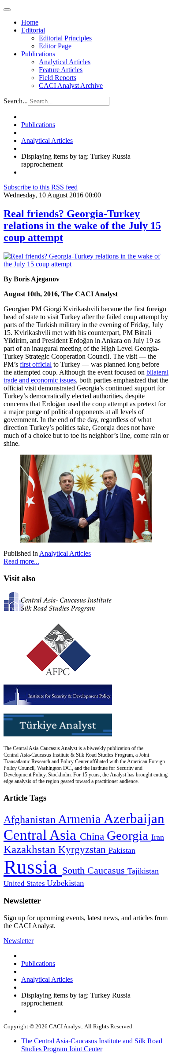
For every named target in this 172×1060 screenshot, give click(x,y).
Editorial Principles (65, 38)
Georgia (129, 835)
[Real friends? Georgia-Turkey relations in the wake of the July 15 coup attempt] (86, 264)
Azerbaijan (134, 818)
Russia (33, 867)
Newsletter (19, 940)
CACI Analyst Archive (71, 85)
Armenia (81, 819)
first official (36, 364)
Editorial (33, 30)
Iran (157, 837)
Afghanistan (31, 819)
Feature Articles (60, 69)
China (93, 836)
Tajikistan (143, 871)
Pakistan (121, 850)
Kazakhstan (31, 849)
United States (25, 883)
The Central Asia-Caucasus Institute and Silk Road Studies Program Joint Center (91, 1045)
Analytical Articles (64, 62)
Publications (38, 54)
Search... (16, 101)
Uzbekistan (65, 883)
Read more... (21, 561)
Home (29, 22)
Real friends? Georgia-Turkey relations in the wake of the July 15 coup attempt (82, 225)
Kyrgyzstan (83, 849)
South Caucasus (94, 870)
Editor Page (55, 46)
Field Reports (57, 77)
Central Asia (42, 835)
